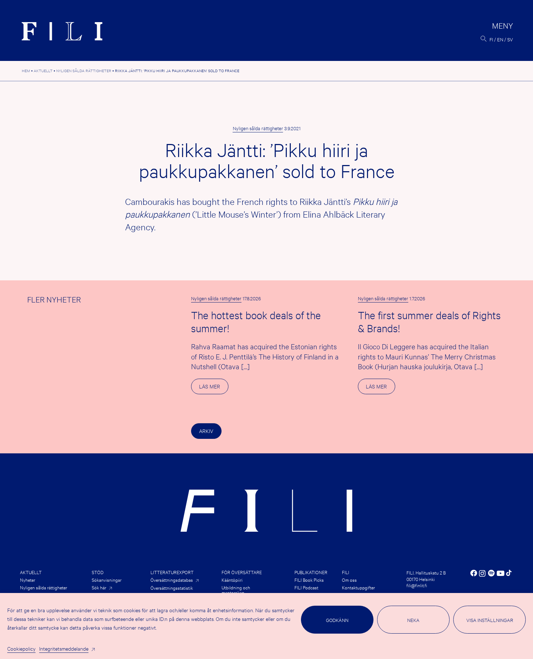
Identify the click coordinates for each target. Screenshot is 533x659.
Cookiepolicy (21, 648)
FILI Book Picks (309, 579)
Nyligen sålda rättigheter (258, 128)
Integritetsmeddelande (63, 648)
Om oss (349, 579)
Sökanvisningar (106, 579)
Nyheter (27, 579)
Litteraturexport (172, 571)
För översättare (242, 571)
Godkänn (337, 620)
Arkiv (206, 430)
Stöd (97, 571)
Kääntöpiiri (232, 579)
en (500, 39)
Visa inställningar (489, 620)
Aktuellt (31, 571)
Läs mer (213, 388)
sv (510, 39)
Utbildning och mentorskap (236, 590)
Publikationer (310, 571)
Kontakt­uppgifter (358, 587)
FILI (345, 571)
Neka (413, 620)
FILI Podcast (306, 587)
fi (491, 39)
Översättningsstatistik (171, 587)
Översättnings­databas (171, 579)
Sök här (99, 587)
